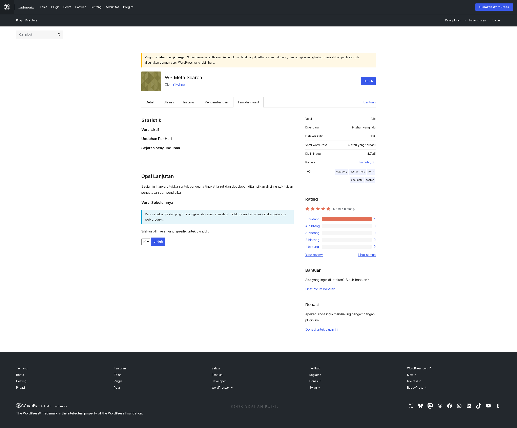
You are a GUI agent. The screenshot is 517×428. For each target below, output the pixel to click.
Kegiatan (315, 374)
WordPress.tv (222, 387)
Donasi (315, 381)
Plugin (118, 381)
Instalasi (189, 102)
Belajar (216, 368)
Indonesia (61, 406)
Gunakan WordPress (494, 7)
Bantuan (369, 102)
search (370, 179)
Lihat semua (367, 255)
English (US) (367, 162)
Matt (412, 374)
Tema (117, 374)
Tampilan (120, 368)
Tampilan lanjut (248, 102)
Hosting (21, 381)
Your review (314, 255)
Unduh (368, 81)
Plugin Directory (27, 20)
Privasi (20, 387)
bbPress (414, 381)
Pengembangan (216, 102)
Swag (314, 387)
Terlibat (314, 368)
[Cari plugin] (59, 34)
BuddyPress (417, 387)
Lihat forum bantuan (320, 289)
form (371, 171)
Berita (20, 374)
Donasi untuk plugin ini (321, 329)
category (341, 171)
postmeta (357, 179)
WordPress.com (419, 368)
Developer (219, 381)
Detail (150, 102)
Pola (117, 387)
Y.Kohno (178, 84)
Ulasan (169, 102)
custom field (357, 171)
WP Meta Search (183, 77)
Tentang (21, 368)
